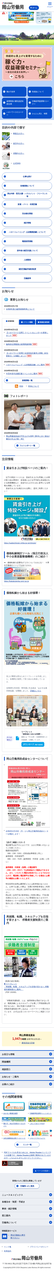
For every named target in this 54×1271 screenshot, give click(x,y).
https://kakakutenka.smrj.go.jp (16, 581)
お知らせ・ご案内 (10, 1077)
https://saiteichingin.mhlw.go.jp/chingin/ (20, 543)
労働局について (9, 1222)
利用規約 (7, 1251)
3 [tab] (30, 724)
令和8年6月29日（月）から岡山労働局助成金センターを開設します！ (27, 832)
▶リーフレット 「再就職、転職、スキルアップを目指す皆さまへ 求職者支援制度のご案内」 (26, 986)
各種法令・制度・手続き (13, 1202)
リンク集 (7, 1247)
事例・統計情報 (9, 1209)
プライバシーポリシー (39, 1247)
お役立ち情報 (8, 1054)
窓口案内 (6, 1215)
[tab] (10, 321)
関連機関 (6, 1062)
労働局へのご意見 (27, 1186)
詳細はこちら (35, 691)
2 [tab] (27, 724)
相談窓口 (6, 1069)
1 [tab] (23, 724)
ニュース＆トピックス (12, 1195)
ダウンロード (33, 744)
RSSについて (33, 386)
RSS (21, 386)
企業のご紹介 (8, 1084)
